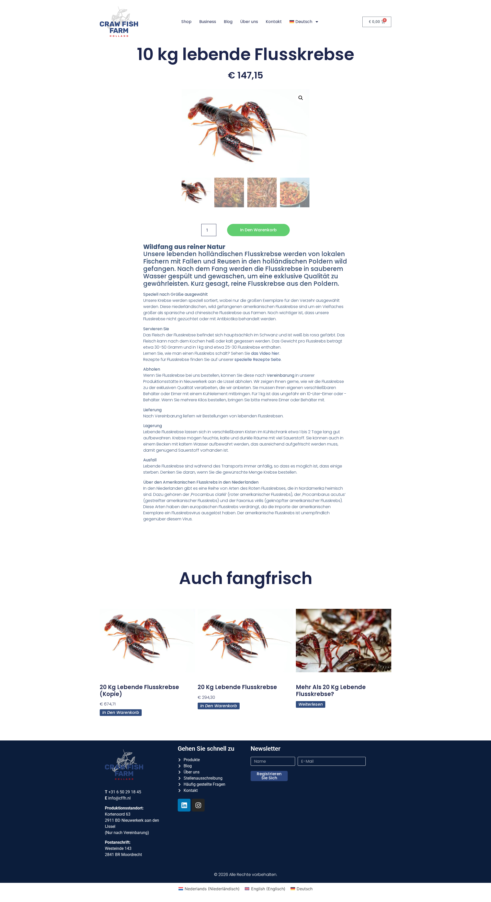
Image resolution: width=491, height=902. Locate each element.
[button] (300, 97)
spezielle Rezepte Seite (258, 359)
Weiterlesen (310, 704)
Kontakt (274, 22)
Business (207, 22)
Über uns (249, 22)
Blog (228, 22)
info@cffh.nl (119, 798)
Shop (186, 22)
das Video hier (265, 353)
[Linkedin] (184, 805)
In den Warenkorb (258, 230)
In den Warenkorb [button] (120, 712)
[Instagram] (198, 805)
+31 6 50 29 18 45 (124, 792)
